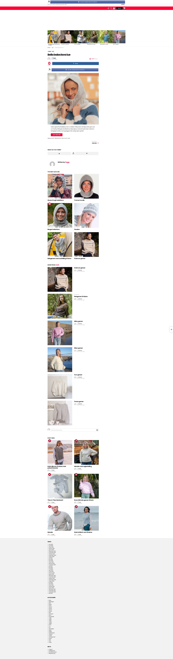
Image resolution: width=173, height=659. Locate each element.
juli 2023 (50, 566)
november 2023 (52, 564)
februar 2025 (52, 548)
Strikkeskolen (52, 632)
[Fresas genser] (60, 413)
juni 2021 (51, 593)
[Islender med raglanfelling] (86, 452)
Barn (50, 603)
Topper (50, 635)
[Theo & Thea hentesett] (60, 486)
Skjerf (50, 630)
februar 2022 (52, 586)
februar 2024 (52, 563)
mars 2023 (51, 571)
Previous (48, 38)
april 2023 (51, 570)
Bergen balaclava (54, 229)
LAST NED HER (56, 134)
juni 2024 (51, 559)
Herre (61, 256)
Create (119, 8)
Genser (56, 256)
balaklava (58, 138)
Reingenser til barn (104, 44)
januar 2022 (51, 587)
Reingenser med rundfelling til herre (54, 45)
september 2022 (52, 579)
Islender (50, 532)
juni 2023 (51, 567)
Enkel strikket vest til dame (83, 532)
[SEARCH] (111, 8)
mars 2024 (51, 562)
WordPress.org (52, 653)
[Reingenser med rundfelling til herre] (54, 36)
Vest (50, 639)
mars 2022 (51, 585)
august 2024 (51, 556)
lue (69, 138)
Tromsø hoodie (79, 200)
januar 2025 (51, 549)
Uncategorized (52, 636)
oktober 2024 (52, 553)
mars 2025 (51, 547)
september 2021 (52, 591)
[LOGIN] (114, 8)
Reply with (97, 430)
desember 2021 (52, 589)
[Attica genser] (80, 36)
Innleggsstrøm (52, 650)
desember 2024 (52, 551)
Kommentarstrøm (53, 652)
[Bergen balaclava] (60, 215)
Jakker (50, 622)
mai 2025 (51, 544)
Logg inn (51, 649)
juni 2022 (51, 582)
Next (124, 38)
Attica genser (77, 44)
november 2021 (52, 590)
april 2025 (51, 545)
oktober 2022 (52, 578)
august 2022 (51, 581)
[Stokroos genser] (67, 36)
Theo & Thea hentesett (55, 500)
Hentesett (51, 613)
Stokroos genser (65, 44)
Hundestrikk (51, 616)
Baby (50, 600)
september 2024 (52, 555)
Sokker (50, 631)
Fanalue (77, 229)
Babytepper (51, 601)
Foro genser (78, 375)
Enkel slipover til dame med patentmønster (57, 467)
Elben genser (78, 348)
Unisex (50, 638)
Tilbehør (50, 634)
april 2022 (51, 583)
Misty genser (116, 44)
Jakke (50, 617)
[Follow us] (108, 8)
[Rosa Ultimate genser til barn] (86, 486)
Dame (83, 227)
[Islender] (60, 518)
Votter (50, 642)
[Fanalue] (86, 215)
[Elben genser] (60, 359)
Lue (59, 198)
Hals (56, 198)
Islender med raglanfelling (83, 466)
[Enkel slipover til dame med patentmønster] (60, 452)
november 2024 (52, 552)
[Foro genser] (60, 386)
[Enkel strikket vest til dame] (86, 518)
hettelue (64, 138)
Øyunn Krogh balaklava (56, 200)
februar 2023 (52, 572)
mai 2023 (51, 568)
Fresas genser (79, 401)
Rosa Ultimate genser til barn (84, 500)
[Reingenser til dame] (92, 36)
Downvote (87, 153)
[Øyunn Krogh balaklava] (60, 186)
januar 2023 (51, 574)
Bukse (50, 604)
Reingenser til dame (91, 44)
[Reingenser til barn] (105, 36)
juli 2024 (50, 558)
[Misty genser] (118, 36)
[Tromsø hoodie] (86, 186)
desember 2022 (52, 575)
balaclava (51, 138)
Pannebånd (51, 628)
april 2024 (51, 560)
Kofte (50, 624)
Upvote (59, 153)
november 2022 (52, 577)
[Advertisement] (86, 20)
